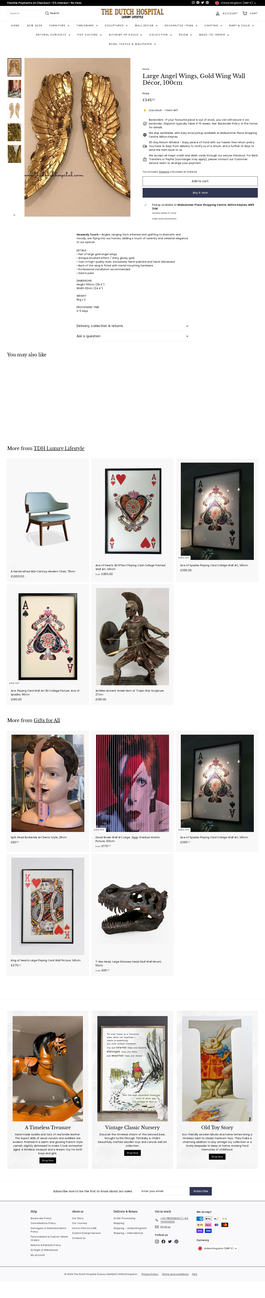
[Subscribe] (183, 667)
